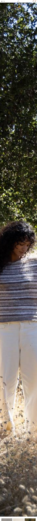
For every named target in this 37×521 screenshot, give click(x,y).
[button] (2, 1)
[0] (35, 1)
